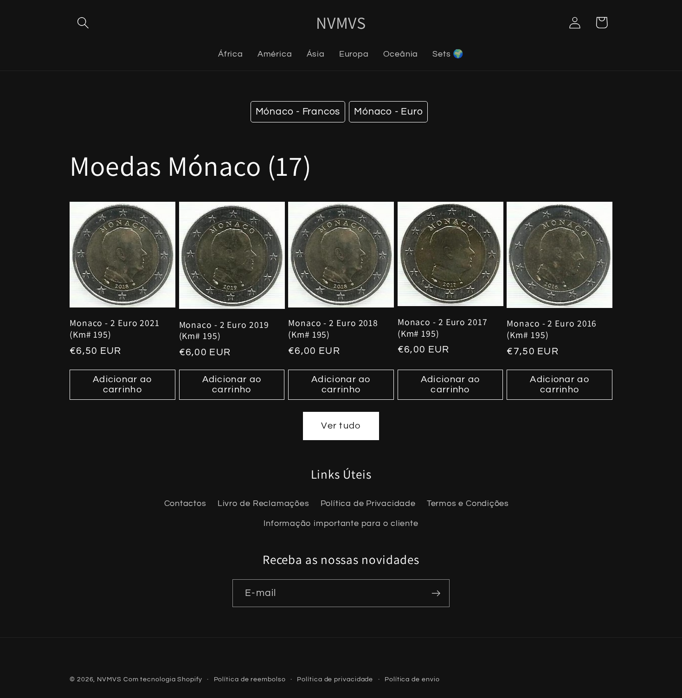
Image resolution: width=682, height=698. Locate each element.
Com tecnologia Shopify (162, 679)
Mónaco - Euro (388, 111)
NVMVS (109, 679)
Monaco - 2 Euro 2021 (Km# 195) (115, 328)
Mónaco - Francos (298, 111)
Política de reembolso (250, 679)
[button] (83, 22)
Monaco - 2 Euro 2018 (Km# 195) (333, 328)
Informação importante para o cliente (341, 523)
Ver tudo (340, 425)
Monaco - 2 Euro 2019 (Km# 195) (224, 330)
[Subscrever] (436, 593)
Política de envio (412, 679)
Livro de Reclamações (263, 503)
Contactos (185, 503)
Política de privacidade (335, 679)
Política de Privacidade (368, 503)
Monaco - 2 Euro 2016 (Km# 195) (552, 329)
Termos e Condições (468, 503)
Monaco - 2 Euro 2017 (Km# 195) (443, 327)
